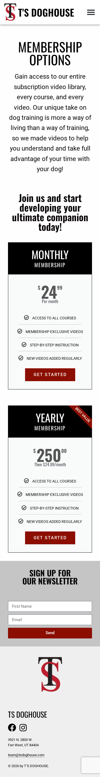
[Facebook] (12, 728)
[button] (91, 12)
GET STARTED (50, 374)
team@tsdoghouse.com (26, 755)
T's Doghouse (46, 12)
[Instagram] (23, 728)
